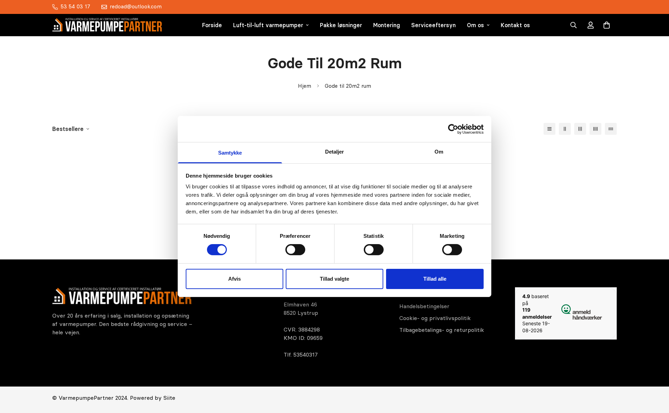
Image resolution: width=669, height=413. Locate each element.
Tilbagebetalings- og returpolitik (441, 329)
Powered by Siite (152, 397)
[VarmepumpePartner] (107, 25)
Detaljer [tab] (334, 152)
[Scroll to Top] (655, 375)
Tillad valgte (334, 279)
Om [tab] (439, 152)
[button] (607, 25)
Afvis (234, 279)
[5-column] (611, 129)
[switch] (295, 249)
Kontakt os (515, 25)
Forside (212, 25)
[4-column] (595, 129)
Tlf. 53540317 (301, 354)
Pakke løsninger (341, 25)
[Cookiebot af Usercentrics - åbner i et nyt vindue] (453, 129)
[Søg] (573, 25)
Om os (475, 25)
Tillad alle (434, 279)
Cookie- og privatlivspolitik (435, 317)
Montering (386, 25)
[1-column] (549, 129)
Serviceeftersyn (433, 25)
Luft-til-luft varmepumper (268, 25)
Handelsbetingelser (424, 306)
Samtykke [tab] (230, 153)
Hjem (304, 86)
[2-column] (565, 129)
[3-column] (580, 129)
